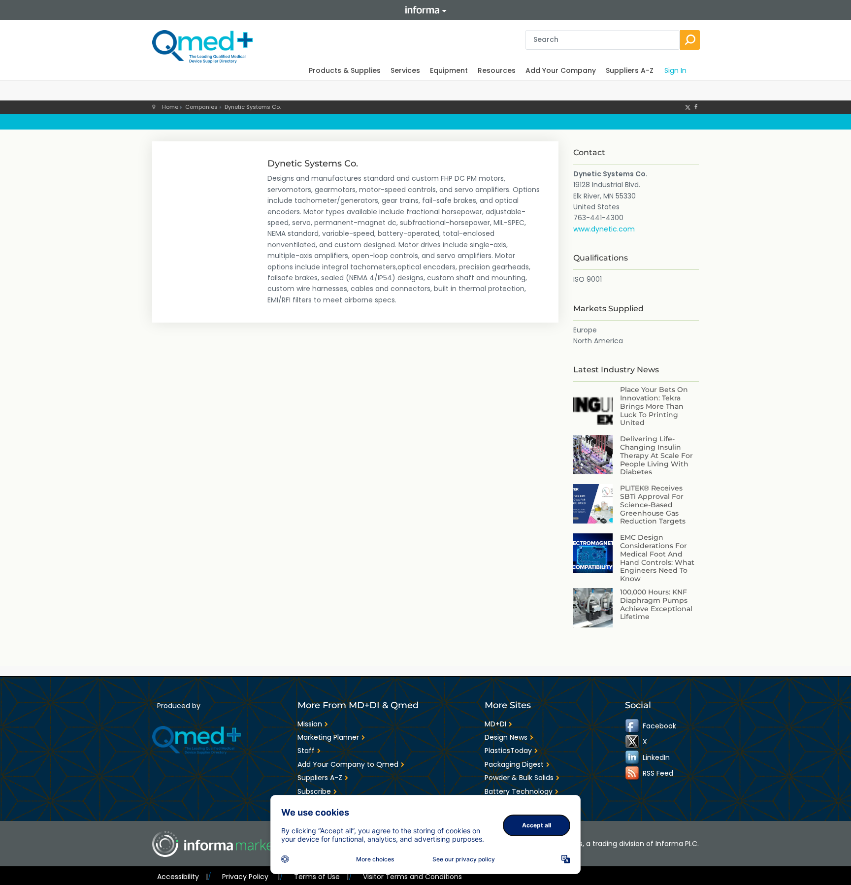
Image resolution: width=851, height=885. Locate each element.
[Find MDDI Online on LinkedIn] (633, 757)
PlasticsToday (508, 750)
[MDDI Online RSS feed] (633, 773)
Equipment (449, 70)
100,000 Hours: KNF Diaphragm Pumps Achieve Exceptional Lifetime (656, 604)
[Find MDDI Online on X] (633, 742)
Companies (201, 107)
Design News (506, 737)
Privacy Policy (250, 877)
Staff (306, 750)
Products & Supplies (345, 70)
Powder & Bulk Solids (519, 778)
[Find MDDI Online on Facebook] (633, 726)
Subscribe (314, 791)
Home (170, 107)
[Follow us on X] (687, 107)
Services (405, 70)
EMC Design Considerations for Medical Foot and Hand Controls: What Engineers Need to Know (657, 558)
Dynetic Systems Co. (253, 107)
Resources (497, 70)
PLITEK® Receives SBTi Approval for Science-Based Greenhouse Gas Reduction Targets (653, 504)
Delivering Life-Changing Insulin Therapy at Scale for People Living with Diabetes (656, 455)
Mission (309, 724)
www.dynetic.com (604, 229)
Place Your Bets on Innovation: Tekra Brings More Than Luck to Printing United (654, 406)
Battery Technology (519, 791)
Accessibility (182, 877)
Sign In (675, 70)
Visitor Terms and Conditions (412, 877)
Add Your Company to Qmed (347, 764)
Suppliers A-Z (630, 70)
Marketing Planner (328, 737)
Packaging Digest (514, 764)
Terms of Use (321, 877)
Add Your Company (560, 70)
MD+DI (495, 724)
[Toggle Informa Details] (425, 10)
